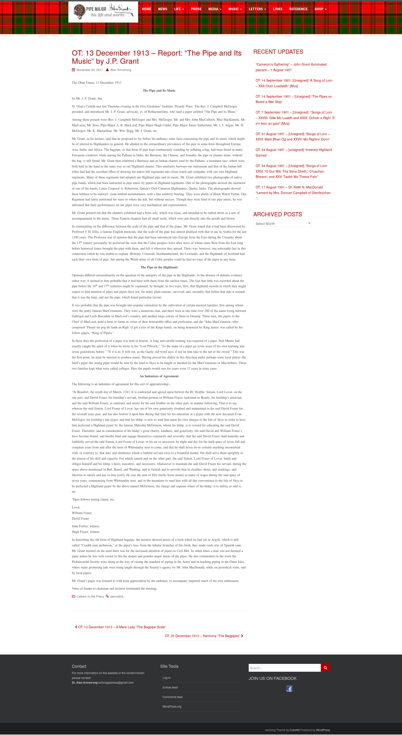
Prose (196, 9)
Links (277, 9)
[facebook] (289, 689)
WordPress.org (172, 706)
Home (146, 9)
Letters (256, 9)
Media (213, 9)
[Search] (325, 668)
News (162, 9)
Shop (319, 9)
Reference (298, 9)
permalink (117, 596)
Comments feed (173, 697)
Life (178, 9)
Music (234, 9)
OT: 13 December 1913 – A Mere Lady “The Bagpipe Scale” (121, 627)
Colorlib (295, 730)
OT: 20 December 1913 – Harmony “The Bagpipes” (203, 635)
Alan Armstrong (120, 69)
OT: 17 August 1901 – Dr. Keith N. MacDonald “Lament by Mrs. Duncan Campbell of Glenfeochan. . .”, (294, 192)
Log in (167, 677)
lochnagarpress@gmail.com (116, 682)
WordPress (323, 730)
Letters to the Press (90, 596)
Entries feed (170, 687)
